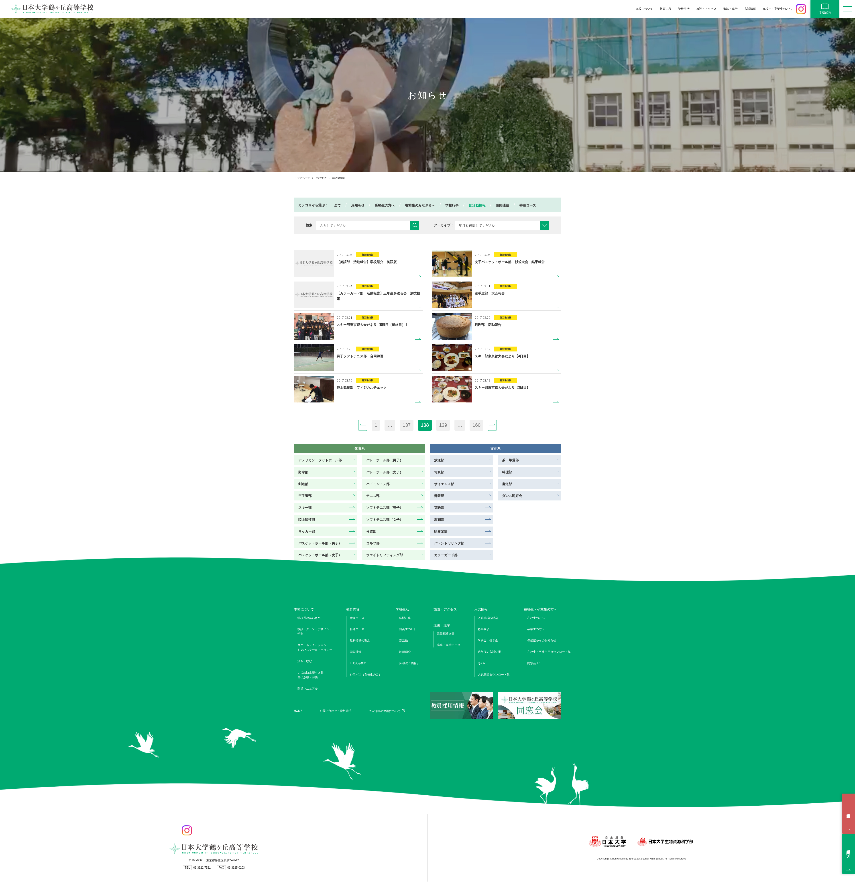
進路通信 (502, 205)
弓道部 (371, 531)
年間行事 (405, 618)
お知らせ (357, 205)
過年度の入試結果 (489, 651)
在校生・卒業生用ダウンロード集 (549, 651)
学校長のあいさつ (309, 618)
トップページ (302, 178)
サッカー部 (306, 531)
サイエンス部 (444, 484)
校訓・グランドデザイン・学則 (314, 631)
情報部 (439, 496)
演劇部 (439, 519)
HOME (298, 710)
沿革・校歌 (304, 661)
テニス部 (373, 496)
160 (476, 425)
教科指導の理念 (360, 640)
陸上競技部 (306, 519)
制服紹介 (405, 651)
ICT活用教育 (358, 663)
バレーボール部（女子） (384, 472)
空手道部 (305, 496)
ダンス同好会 (512, 496)
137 (407, 425)
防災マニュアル (307, 688)
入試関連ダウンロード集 (494, 674)
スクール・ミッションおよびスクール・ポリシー (314, 647)
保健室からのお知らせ (541, 640)
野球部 (303, 472)
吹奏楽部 (441, 531)
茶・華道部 (510, 460)
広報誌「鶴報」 (409, 663)
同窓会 (531, 663)
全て (337, 205)
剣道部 (303, 484)
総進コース (357, 618)
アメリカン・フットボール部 (320, 460)
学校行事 (452, 205)
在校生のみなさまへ (420, 205)
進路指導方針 (445, 633)
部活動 (403, 640)
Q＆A (481, 663)
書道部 (507, 484)
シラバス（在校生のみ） (366, 674)
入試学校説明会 (848, 814)
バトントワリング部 (449, 543)
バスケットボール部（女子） (320, 555)
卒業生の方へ (536, 629)
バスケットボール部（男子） (320, 543)
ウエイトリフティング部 (384, 555)
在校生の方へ (536, 618)
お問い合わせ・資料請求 (336, 710)
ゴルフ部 (373, 543)
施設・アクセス (706, 8)
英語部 (439, 507)
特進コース (527, 205)
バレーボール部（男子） (384, 460)
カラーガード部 (446, 555)
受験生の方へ (385, 205)
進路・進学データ (448, 645)
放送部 (439, 460)
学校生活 (321, 178)
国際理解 (355, 651)
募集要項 (483, 629)
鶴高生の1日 (407, 629)
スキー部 (305, 507)
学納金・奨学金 (488, 640)
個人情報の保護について (385, 711)
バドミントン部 (378, 484)
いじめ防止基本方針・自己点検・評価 (311, 675)
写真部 (439, 472)
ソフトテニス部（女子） (384, 519)
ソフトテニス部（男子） (384, 507)
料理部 (507, 472)
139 (443, 425)
